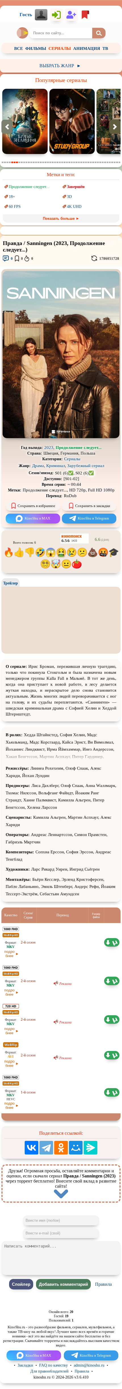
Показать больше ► (61, 218)
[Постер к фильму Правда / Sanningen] (61, 437)
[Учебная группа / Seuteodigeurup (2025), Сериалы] (42, 153)
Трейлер (10, 583)
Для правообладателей (49, 1371)
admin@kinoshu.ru (89, 1365)
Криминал (55, 465)
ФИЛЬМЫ (35, 48)
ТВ (105, 48)
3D (69, 197)
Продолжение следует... (29, 187)
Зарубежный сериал (85, 465)
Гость (26, 14)
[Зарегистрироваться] (71, 15)
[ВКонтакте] (31, 1147)
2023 (48, 447)
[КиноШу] (23, 32)
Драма (38, 465)
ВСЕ (18, 48)
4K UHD (74, 206)
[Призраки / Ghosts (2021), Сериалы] (89, 153)
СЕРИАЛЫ (60, 48)
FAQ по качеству (53, 1365)
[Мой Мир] (76, 1147)
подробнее (9, 953)
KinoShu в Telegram (93, 518)
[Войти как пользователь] (56, 15)
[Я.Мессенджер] (90, 1147)
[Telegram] (46, 1147)
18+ (12, 197)
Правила (103, 1284)
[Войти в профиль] (41, 14)
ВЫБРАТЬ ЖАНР (60, 65)
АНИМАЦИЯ (86, 48)
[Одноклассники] (61, 1147)
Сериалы (72, 459)
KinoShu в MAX (37, 518)
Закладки (25, 1365)
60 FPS (15, 206)
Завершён (76, 187)
